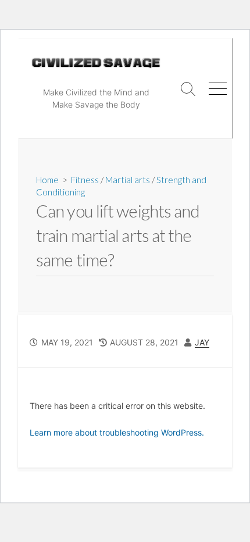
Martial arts (127, 179)
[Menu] (217, 88)
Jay (202, 342)
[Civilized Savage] (96, 63)
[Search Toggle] (188, 88)
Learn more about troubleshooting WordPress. (117, 432)
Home (47, 179)
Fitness (85, 179)
